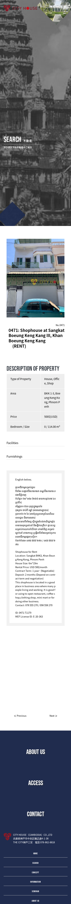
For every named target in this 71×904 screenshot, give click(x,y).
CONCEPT (35, 872)
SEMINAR (35, 891)
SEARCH (35, 863)
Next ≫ (53, 715)
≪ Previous (20, 715)
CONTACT (35, 813)
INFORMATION (35, 881)
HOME (35, 853)
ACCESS (35, 782)
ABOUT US (35, 751)
